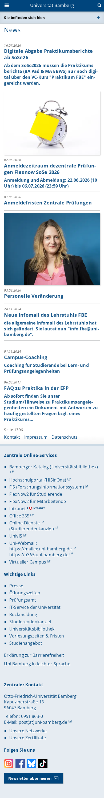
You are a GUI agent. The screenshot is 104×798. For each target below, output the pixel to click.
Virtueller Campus (27, 562)
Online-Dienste (24, 523)
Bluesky (31, 763)
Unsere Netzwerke (28, 731)
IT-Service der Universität (35, 607)
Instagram (8, 763)
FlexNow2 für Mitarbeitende (37, 501)
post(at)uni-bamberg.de (43, 722)
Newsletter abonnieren (29, 778)
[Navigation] (7, 6)
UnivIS (15, 536)
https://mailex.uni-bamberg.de (40, 549)
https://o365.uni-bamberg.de (39, 555)
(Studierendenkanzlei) (31, 529)
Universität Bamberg (52, 5)
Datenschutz (64, 437)
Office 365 (19, 516)
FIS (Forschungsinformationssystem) (46, 487)
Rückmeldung (23, 614)
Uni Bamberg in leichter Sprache (37, 664)
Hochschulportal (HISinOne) (37, 480)
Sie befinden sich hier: (24, 17)
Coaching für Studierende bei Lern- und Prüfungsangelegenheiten (46, 368)
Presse (16, 586)
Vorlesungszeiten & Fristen (36, 636)
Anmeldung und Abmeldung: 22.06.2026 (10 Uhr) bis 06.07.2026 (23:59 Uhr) (50, 183)
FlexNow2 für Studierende (35, 494)
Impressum (35, 437)
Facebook (20, 763)
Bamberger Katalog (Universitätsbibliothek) (53, 467)
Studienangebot (25, 643)
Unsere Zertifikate (27, 738)
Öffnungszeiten (24, 593)
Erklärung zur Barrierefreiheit (34, 655)
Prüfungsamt (22, 600)
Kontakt (12, 437)
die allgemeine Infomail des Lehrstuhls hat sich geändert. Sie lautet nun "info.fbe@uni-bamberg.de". (51, 328)
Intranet (17, 509)
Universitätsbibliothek (31, 629)
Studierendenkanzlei (30, 622)
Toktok (42, 763)
